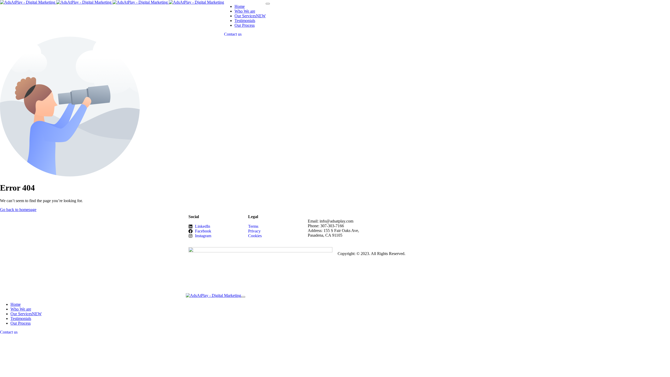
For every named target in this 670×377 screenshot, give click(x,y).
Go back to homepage (18, 209)
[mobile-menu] (268, 3)
